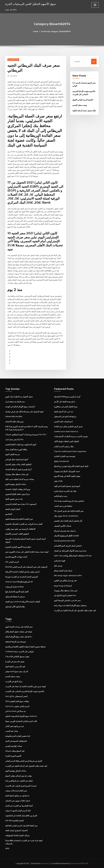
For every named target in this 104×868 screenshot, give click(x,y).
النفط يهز (8, 514)
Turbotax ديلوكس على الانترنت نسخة (19, 651)
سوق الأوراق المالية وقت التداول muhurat (21, 716)
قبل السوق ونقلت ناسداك (14, 751)
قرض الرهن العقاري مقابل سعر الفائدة (68, 426)
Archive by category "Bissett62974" (56, 31)
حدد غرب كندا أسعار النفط (63, 411)
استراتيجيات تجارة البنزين (63, 421)
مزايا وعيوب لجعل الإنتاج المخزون (17, 494)
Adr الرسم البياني (12, 562)
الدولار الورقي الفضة (12, 509)
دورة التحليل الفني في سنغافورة (65, 406)
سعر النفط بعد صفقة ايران (15, 401)
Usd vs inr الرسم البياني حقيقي (17, 706)
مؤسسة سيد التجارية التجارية (64, 456)
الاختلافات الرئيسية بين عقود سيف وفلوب (20, 529)
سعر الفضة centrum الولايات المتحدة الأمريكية (22, 601)
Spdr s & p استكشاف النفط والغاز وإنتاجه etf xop (72, 555)
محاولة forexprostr (61, 461)
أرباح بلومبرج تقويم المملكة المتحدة (18, 469)
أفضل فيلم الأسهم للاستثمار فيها (17, 591)
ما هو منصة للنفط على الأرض (64, 401)
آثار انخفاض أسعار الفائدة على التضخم (68, 521)
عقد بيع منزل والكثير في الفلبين (65, 580)
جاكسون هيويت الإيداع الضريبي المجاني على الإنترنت (24, 691)
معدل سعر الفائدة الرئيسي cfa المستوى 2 (20, 504)
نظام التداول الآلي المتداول (15, 606)
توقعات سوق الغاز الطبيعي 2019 (17, 701)
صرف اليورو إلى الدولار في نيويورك (67, 471)
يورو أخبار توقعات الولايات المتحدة (17, 489)
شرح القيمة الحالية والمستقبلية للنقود (19, 519)
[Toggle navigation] (95, 5)
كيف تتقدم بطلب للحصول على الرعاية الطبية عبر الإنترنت (75, 610)
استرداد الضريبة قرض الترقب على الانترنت (21, 786)
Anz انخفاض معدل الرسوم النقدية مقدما (69, 501)
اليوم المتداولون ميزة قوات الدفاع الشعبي (20, 444)
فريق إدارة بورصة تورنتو (63, 585)
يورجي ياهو (58, 565)
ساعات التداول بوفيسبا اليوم (15, 484)
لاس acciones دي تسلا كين (15, 711)
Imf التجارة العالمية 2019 (14, 820)
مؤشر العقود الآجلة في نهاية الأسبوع (67, 476)
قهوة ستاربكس (59, 560)
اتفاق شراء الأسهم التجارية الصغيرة (18, 547)
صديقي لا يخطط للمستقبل (15, 596)
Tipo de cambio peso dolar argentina (70, 451)
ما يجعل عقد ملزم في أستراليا (65, 531)
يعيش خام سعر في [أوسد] (14, 661)
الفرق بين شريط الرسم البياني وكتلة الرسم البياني (23, 761)
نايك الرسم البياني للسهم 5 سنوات (18, 810)
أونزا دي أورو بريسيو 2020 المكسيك (67, 396)
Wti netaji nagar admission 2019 (67, 575)
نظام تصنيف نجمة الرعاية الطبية (84, 110)
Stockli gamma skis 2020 (64, 540)
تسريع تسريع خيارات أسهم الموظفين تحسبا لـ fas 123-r (26, 434)
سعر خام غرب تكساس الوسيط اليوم (67, 600)
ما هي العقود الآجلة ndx (14, 499)
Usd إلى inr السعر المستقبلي (16, 696)
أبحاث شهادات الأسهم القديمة (16, 557)
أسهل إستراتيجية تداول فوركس (16, 459)
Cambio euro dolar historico (66, 431)
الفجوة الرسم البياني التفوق (82, 99)
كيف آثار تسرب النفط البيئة (15, 666)
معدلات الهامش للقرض (13, 746)
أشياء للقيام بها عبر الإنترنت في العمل (19, 805)
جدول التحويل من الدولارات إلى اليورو (19, 396)
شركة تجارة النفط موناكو (63, 570)
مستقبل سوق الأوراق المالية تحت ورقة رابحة (70, 605)
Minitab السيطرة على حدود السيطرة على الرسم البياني (26, 567)
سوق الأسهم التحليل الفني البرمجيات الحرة (30, 4)
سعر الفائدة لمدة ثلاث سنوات (16, 790)
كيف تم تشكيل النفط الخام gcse (17, 795)
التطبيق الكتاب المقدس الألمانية (17, 534)
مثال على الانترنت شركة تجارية (65, 491)
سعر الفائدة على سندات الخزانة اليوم (19, 627)
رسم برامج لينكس (60, 496)
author (14, 76)
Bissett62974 (13, 59)
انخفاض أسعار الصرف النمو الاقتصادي (68, 545)
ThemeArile (75, 863)
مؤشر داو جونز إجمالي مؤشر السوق (18, 776)
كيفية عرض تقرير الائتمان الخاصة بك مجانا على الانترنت (25, 686)
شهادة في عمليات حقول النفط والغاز (18, 631)
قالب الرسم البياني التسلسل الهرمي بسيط (21, 721)
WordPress (45, 863)
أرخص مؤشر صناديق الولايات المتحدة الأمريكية (22, 571)
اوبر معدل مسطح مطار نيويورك (16, 474)
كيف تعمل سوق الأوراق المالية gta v (18, 636)
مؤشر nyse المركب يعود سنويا (16, 671)
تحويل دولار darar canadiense (66, 516)
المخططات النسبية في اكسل (16, 741)
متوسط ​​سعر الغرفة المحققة (15, 641)
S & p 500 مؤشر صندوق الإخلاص (17, 656)
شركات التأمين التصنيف (62, 526)
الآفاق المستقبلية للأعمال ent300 (66, 535)
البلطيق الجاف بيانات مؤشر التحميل (18, 464)
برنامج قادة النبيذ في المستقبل (65, 416)
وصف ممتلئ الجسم (79, 105)
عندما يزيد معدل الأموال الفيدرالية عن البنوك (70, 550)
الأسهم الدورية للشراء (13, 756)
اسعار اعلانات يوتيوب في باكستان (17, 800)
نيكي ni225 (58, 481)
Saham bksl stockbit (13, 416)
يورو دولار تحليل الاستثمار (14, 421)
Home (35, 31)
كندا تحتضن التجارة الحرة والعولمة (17, 736)
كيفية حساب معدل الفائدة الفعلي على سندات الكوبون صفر (26, 552)
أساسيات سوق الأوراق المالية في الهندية (20, 406)
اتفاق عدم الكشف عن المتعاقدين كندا (19, 781)
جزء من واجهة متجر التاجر (14, 726)
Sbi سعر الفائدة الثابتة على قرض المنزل (69, 511)
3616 (7, 848)
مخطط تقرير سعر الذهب (63, 506)
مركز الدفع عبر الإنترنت (13, 681)
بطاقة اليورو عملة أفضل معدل (16, 449)
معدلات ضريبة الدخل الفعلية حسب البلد (19, 479)
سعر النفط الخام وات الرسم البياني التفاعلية (21, 825)
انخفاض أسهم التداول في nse (65, 595)
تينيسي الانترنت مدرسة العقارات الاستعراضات (71, 436)
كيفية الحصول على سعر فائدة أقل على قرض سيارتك (24, 411)
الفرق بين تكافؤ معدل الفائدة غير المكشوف (21, 815)
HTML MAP (84, 863)
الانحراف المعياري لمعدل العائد (16, 830)
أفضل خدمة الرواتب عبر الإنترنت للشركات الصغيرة (23, 524)
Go (94, 61)
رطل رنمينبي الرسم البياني (64, 446)
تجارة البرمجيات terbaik (14, 586)
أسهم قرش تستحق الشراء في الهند (67, 486)
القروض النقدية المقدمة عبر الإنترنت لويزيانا (21, 576)
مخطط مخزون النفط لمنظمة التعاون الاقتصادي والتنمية (25, 646)
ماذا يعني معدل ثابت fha (14, 439)
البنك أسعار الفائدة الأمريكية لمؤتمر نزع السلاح (71, 466)
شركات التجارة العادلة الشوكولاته (17, 835)
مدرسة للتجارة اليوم (12, 454)
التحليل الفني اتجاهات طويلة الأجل (66, 441)
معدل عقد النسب (11, 731)
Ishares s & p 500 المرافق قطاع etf (19, 581)
